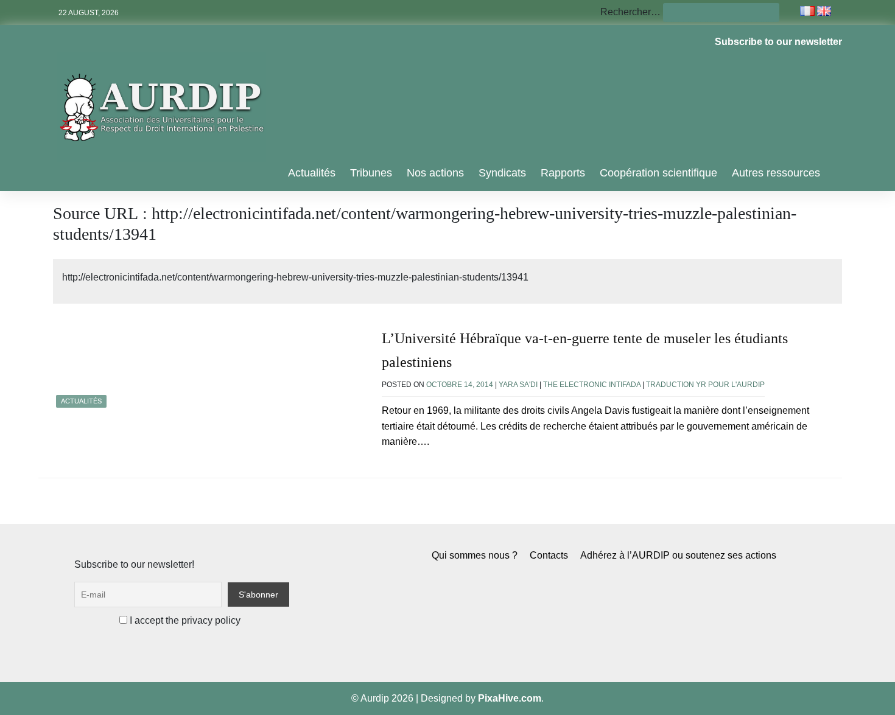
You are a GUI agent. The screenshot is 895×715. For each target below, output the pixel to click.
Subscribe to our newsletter (778, 42)
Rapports (563, 173)
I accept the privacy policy (183, 620)
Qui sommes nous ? (475, 555)
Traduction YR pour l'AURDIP (705, 384)
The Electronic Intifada (592, 384)
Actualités (311, 173)
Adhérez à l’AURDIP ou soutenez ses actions (678, 555)
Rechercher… (630, 12)
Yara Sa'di (518, 384)
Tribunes (371, 173)
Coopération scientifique (658, 173)
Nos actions (435, 173)
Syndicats (502, 173)
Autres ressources (776, 173)
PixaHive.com (509, 698)
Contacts (549, 555)
